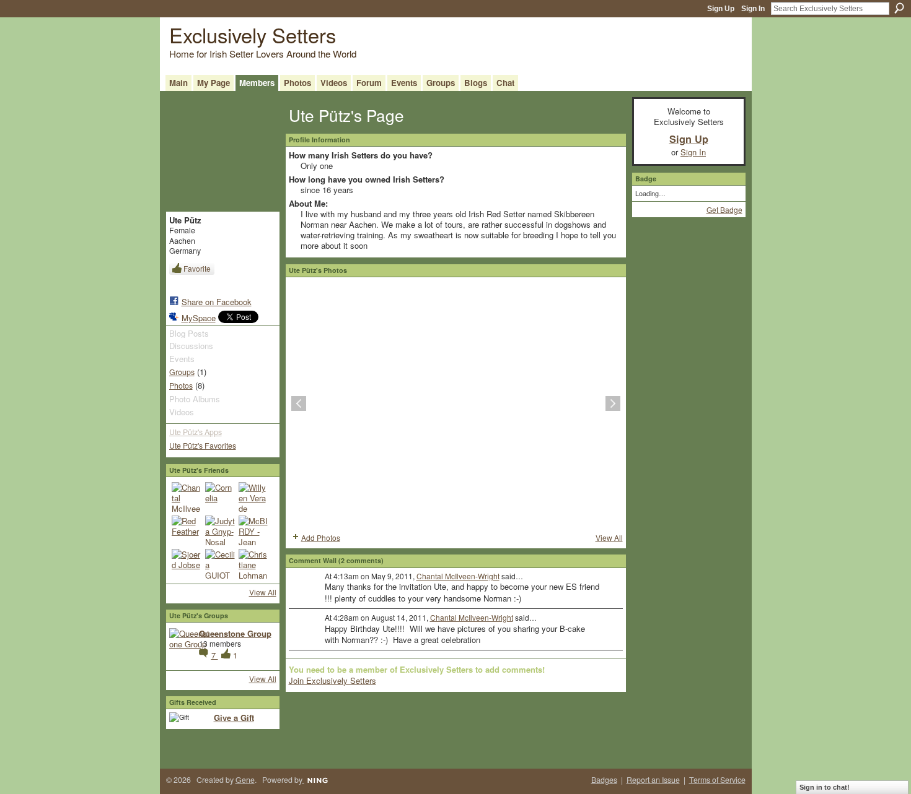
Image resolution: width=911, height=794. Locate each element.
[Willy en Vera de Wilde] (253, 497)
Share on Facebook (217, 302)
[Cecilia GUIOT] (220, 564)
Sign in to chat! (824, 787)
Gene (245, 779)
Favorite (197, 268)
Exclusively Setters (252, 34)
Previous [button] (298, 403)
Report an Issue (653, 779)
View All (262, 592)
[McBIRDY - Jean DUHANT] (253, 530)
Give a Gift (234, 717)
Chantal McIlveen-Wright (458, 576)
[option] (455, 403)
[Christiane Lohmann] (253, 564)
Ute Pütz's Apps (195, 432)
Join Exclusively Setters (332, 680)
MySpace (199, 318)
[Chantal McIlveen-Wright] (186, 497)
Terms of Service (717, 779)
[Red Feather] (186, 530)
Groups (182, 372)
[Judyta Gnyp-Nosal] (220, 530)
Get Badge (724, 209)
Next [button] (612, 403)
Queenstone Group (235, 633)
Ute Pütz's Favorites (202, 445)
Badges (604, 779)
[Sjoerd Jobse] (186, 564)
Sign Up (720, 8)
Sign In (753, 8)
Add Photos (320, 537)
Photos (181, 385)
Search (899, 8)
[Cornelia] (220, 497)
